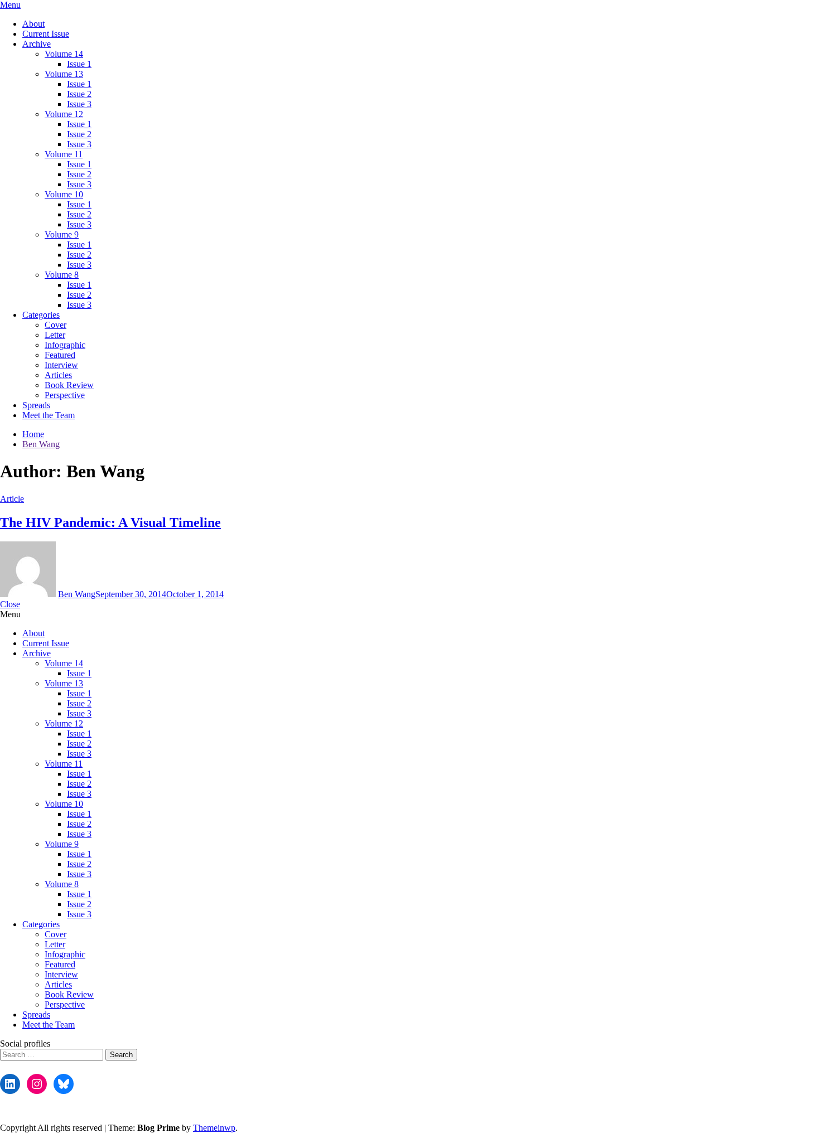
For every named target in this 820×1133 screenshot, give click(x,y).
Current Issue (45, 33)
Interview (61, 365)
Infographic (65, 345)
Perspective (65, 395)
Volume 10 (64, 194)
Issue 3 (79, 104)
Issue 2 (79, 94)
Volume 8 (62, 274)
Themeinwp (214, 1127)
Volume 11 (64, 154)
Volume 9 (62, 234)
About (33, 23)
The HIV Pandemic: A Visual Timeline (110, 522)
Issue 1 (79, 64)
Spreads (36, 405)
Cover (55, 325)
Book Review (69, 385)
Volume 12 (64, 114)
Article (12, 498)
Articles (58, 375)
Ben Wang (76, 594)
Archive (36, 44)
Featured (60, 355)
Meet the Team (48, 415)
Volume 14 (64, 54)
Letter (55, 335)
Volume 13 (64, 74)
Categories (41, 314)
